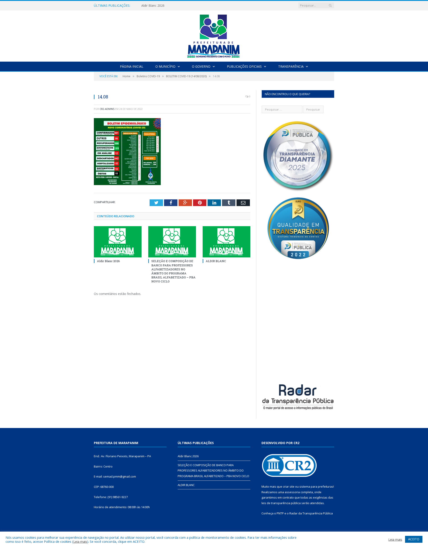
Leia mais (80, 541)
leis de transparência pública (281, 503)
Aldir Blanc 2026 (153, 6)
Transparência (291, 66)
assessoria (292, 492)
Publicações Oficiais (244, 66)
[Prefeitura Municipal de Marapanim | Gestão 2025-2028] (214, 35)
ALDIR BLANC (216, 261)
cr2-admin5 (107, 109)
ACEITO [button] (413, 539)
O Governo (201, 66)
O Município (165, 66)
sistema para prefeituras (316, 486)
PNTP (280, 513)
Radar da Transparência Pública (311, 513)
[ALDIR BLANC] (226, 241)
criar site (288, 486)
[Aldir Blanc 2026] (118, 241)
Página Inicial (131, 66)
